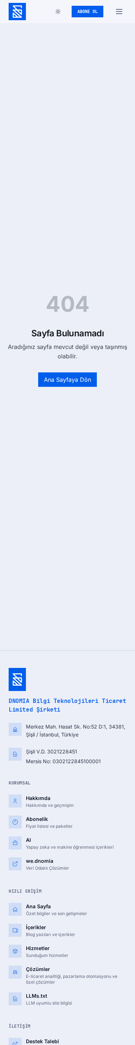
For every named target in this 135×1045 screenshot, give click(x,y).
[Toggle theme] (58, 11)
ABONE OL (87, 11)
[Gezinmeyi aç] (119, 11)
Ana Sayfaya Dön (67, 379)
